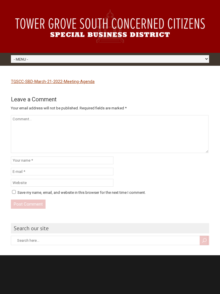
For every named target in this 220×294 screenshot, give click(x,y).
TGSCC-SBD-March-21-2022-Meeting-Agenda (53, 81)
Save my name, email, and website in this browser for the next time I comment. (81, 192)
